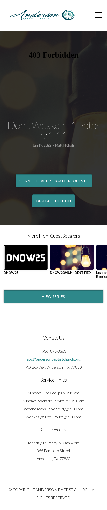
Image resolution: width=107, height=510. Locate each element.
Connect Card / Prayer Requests (53, 180)
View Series (53, 296)
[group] (26, 262)
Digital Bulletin (53, 200)
